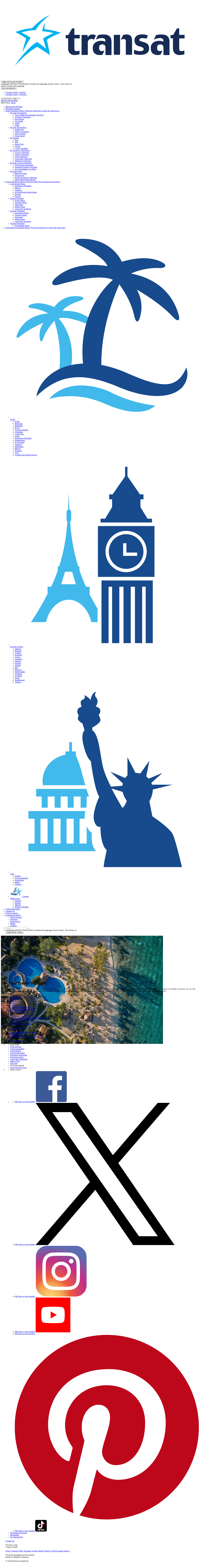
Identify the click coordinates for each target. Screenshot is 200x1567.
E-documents (15, 1047)
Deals (33, 182)
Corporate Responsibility (20, 1007)
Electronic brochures (18, 1055)
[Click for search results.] (28, 928)
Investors (14, 1001)
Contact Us (10, 911)
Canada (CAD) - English (16, 92)
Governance (15, 999)
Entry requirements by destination (24, 1032)
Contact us (10, 1541)
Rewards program (13, 109)
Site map (13, 1063)
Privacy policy (16, 1022)
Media (12, 1003)
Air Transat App (16, 1537)
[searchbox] (16, 928)
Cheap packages (17, 1049)
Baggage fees (16, 1035)
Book (33, 111)
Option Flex (15, 1061)
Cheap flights (15, 1051)
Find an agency (12, 913)
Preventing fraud (17, 1041)
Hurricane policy (17, 1057)
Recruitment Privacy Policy (21, 1024)
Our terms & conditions (19, 1016)
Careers (13, 1005)
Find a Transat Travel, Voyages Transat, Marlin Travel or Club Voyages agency (38, 1551)
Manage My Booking (9, 101)
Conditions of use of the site (21, 1020)
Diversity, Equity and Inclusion (22, 1009)
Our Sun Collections (18, 1028)
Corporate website (13, 915)
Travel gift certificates (18, 1059)
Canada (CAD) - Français (16, 95)
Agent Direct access (18, 1068)
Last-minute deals (17, 1053)
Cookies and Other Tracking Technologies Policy (30, 1018)
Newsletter (14, 1535)
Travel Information (13, 909)
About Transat (16, 997)
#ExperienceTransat (18, 1533)
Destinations (36, 228)
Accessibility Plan (17, 1012)
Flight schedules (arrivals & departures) (26, 1037)
